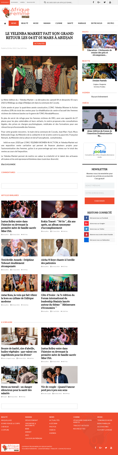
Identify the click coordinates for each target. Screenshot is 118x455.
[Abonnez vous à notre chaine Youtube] (110, 2)
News (13, 23)
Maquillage (6, 420)
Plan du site (31, 2)
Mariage (82, 23)
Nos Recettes (79, 429)
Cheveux (5, 427)
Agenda (52, 433)
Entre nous (96, 23)
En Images (14, 2)
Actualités (54, 420)
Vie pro (110, 23)
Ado (27, 435)
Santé (70, 23)
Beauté (24, 23)
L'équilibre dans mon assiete (82, 421)
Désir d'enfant (31, 420)
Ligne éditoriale (44, 448)
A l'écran (53, 423)
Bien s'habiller (103, 423)
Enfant (28, 432)
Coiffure (5, 430)
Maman (47, 23)
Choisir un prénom (33, 438)
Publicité (54, 448)
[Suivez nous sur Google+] (99, 2)
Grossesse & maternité (30, 424)
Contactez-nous (64, 448)
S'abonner (99, 201)
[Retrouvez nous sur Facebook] (93, 2)
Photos (52, 427)
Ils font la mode (104, 430)
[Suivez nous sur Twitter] (105, 2)
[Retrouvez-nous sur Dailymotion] (115, 2)
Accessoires (102, 427)
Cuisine (58, 23)
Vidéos (22, 2)
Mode (35, 23)
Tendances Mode (104, 420)
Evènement (5, 2)
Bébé (27, 429)
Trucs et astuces (81, 425)
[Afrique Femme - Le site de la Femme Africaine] (15, 12)
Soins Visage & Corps (10, 423)
